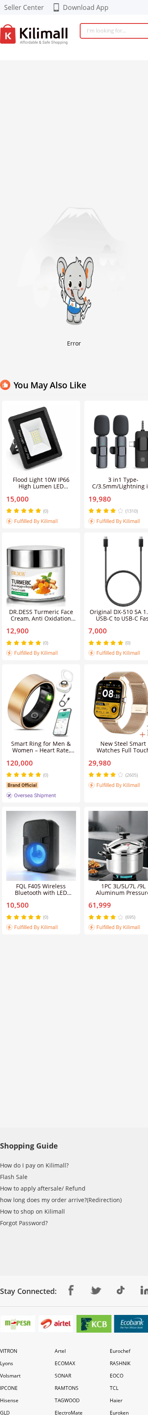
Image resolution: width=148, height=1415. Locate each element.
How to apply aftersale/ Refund (43, 1188)
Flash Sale (14, 1177)
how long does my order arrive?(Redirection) (61, 1200)
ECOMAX (65, 1363)
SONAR (63, 1375)
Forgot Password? (24, 1223)
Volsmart (10, 1375)
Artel (60, 1350)
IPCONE (9, 1388)
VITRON (8, 1350)
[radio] (10, 511)
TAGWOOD (67, 1400)
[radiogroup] (23, 511)
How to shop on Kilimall (32, 1211)
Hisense (9, 1400)
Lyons (6, 1363)
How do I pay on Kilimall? (34, 1165)
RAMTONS (67, 1388)
